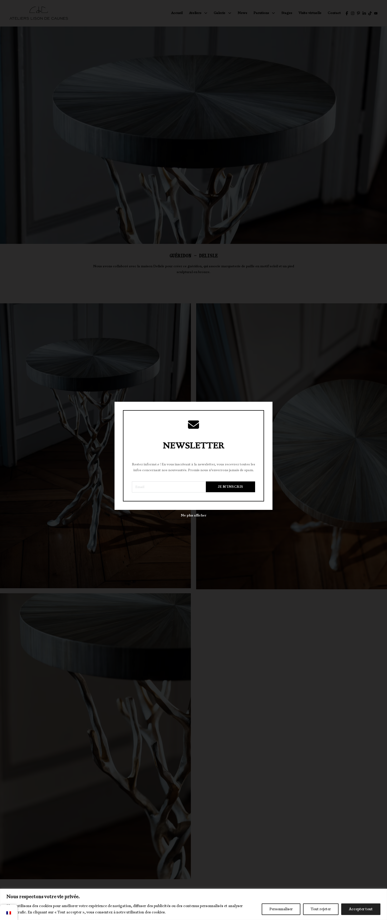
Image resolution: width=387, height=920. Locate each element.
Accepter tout (361, 909)
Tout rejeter (321, 909)
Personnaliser (281, 909)
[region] (193, 904)
